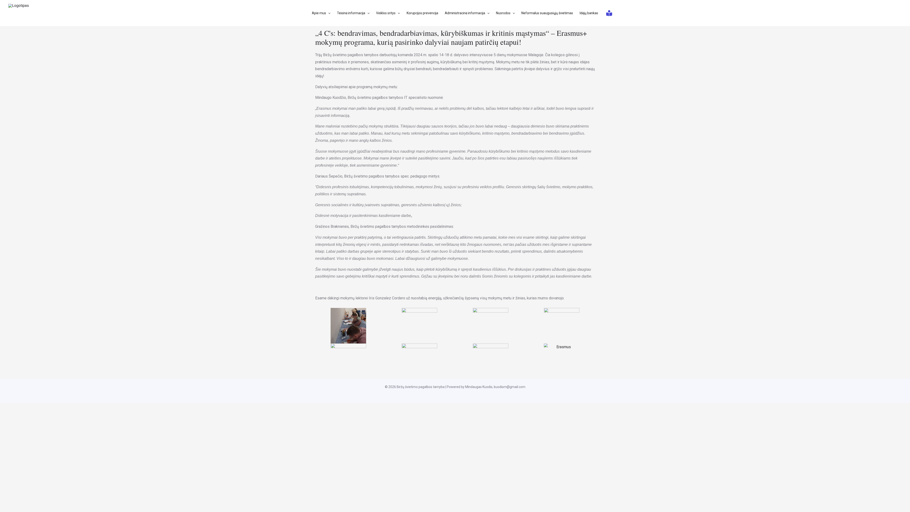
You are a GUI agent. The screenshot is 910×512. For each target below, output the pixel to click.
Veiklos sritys (386, 13)
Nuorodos (503, 13)
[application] (328, 13)
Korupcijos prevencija (422, 13)
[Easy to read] (609, 13)
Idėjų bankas (589, 13)
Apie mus (319, 13)
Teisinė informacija (351, 13)
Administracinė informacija (465, 13)
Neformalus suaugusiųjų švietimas (547, 13)
